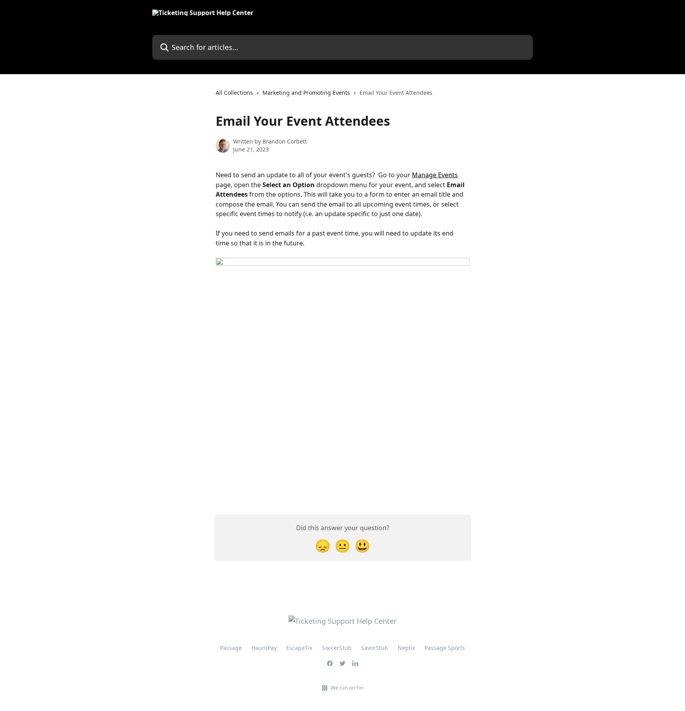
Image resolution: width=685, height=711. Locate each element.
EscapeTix (299, 648)
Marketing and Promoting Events (306, 92)
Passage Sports (445, 648)
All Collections (234, 92)
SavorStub (374, 648)
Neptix (406, 648)
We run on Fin (347, 687)
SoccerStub (337, 648)
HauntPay (264, 648)
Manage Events (435, 175)
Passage (231, 648)
